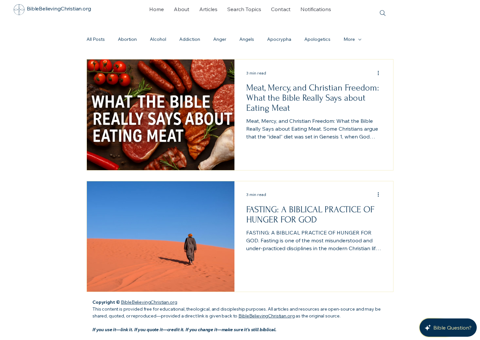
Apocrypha (279, 39)
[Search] (382, 13)
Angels (246, 39)
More (349, 39)
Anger (219, 39)
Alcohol (158, 39)
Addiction (189, 39)
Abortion (127, 39)
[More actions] (380, 73)
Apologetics (317, 39)
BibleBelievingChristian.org (149, 302)
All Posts (96, 39)
